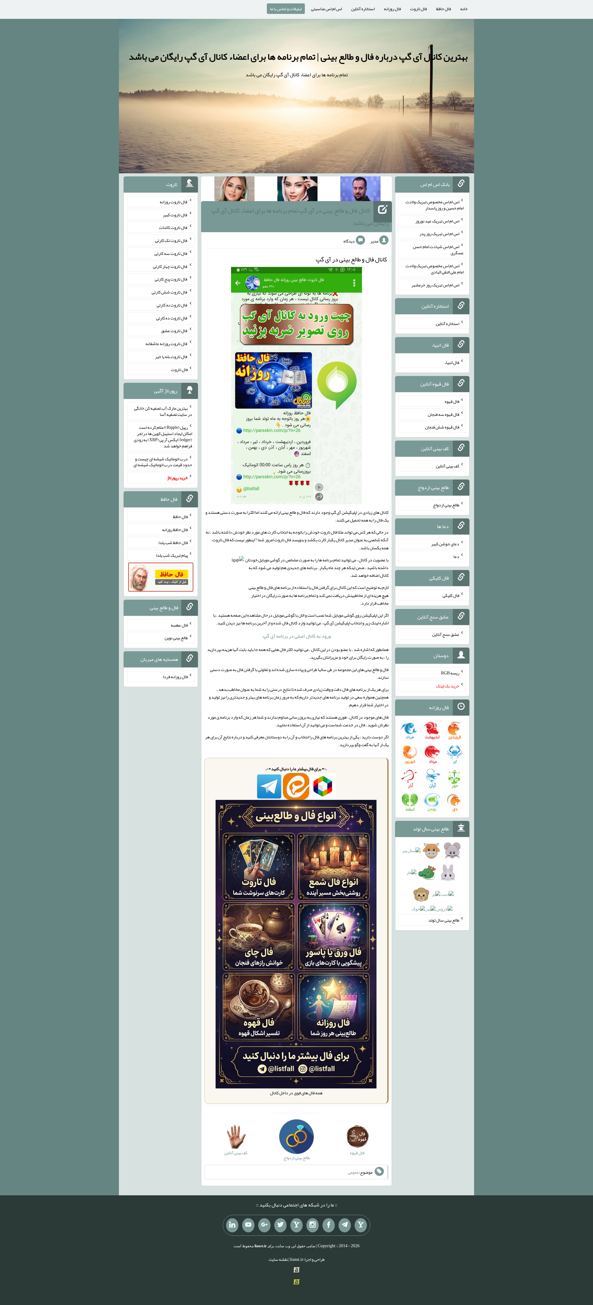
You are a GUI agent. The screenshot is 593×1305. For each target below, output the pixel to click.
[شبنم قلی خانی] (234, 190)
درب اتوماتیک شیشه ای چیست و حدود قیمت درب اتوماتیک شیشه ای (162, 461)
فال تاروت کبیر (175, 214)
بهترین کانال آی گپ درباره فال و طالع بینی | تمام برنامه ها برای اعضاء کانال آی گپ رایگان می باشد (298, 56)
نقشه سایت (278, 1259)
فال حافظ (443, 8)
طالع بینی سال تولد (443, 920)
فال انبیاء (451, 362)
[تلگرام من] (345, 1225)
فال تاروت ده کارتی (172, 317)
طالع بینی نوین (176, 637)
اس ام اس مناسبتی (326, 8)
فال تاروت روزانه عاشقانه (166, 343)
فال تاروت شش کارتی (170, 292)
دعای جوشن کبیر (445, 543)
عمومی (353, 1172)
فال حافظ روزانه (175, 529)
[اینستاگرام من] (312, 1225)
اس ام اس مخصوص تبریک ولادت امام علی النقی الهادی (435, 268)
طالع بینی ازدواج (446, 504)
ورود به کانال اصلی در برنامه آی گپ (297, 636)
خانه (464, 8)
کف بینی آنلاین (447, 466)
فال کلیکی (451, 595)
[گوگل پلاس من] (264, 1225)
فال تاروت (418, 8)
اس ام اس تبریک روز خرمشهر (435, 284)
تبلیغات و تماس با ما (286, 8)
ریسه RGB (450, 673)
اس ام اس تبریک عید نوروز (437, 220)
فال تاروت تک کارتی (171, 240)
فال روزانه (392, 8)
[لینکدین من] (232, 1225)
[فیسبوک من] (328, 1225)
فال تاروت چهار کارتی (170, 266)
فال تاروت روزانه (174, 201)
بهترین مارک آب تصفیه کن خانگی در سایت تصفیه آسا (163, 411)
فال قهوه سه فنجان (443, 414)
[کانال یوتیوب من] (248, 1225)
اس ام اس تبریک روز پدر (439, 233)
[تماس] (296, 1225)
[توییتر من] (280, 1225)
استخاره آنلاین (363, 8)
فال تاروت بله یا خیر (171, 356)
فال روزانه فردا (175, 676)
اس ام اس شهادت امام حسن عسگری (438, 249)
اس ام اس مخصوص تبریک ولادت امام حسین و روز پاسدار (435, 204)
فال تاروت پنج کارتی (171, 279)
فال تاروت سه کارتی (171, 253)
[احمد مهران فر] (360, 190)
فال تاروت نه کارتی (172, 305)
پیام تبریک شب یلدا (172, 555)
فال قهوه (452, 401)
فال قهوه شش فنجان (442, 427)
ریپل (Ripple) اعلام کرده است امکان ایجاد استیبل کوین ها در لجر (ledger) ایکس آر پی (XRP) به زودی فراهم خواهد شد (163, 436)
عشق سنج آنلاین (445, 634)
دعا (456, 556)
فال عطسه (179, 624)
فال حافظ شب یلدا (173, 542)
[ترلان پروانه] (297, 190)
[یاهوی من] (361, 1225)
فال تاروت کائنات (173, 227)
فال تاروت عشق (174, 330)
